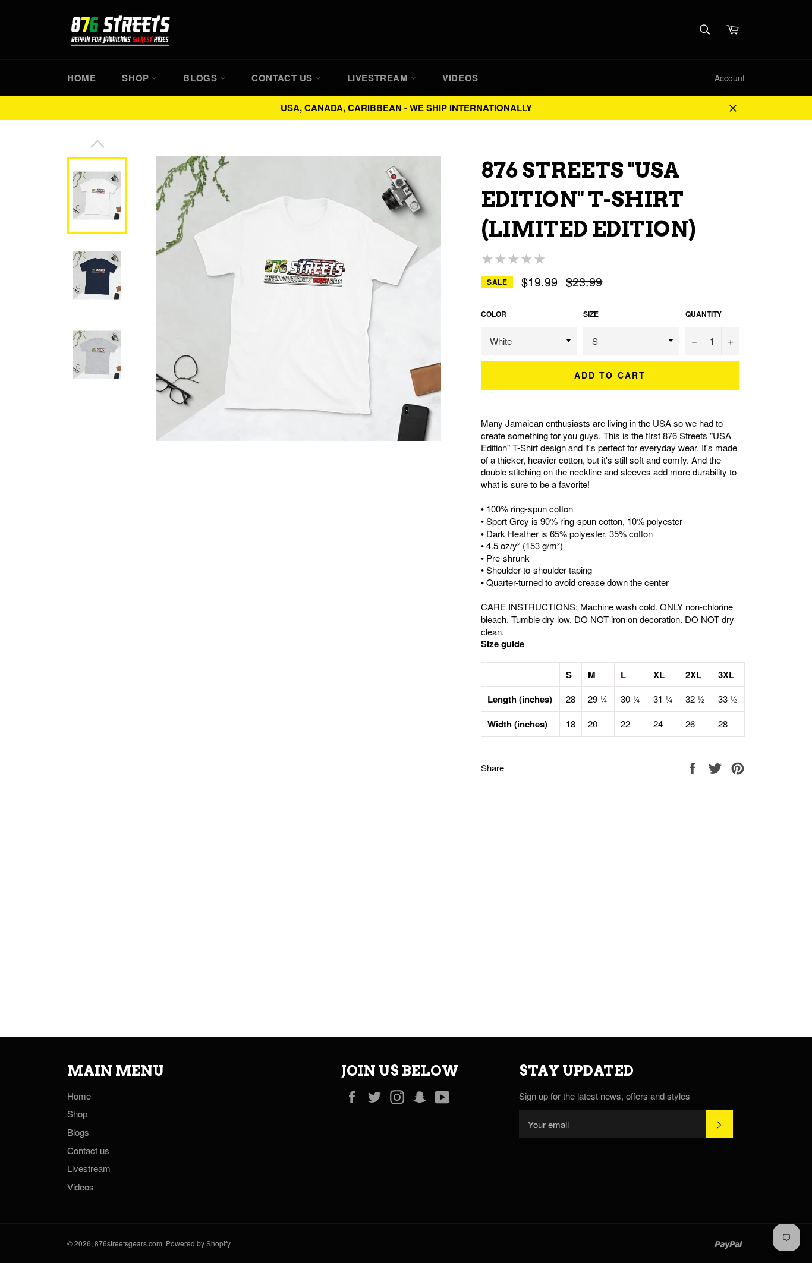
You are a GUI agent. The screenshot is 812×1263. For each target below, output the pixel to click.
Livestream (379, 77)
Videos (460, 77)
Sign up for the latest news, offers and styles (604, 1096)
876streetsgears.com (128, 1243)
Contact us (283, 77)
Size (591, 314)
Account (730, 78)
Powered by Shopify (198, 1243)
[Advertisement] (356, 906)
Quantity (703, 314)
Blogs (201, 77)
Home (81, 77)
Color (493, 314)
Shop (137, 77)
